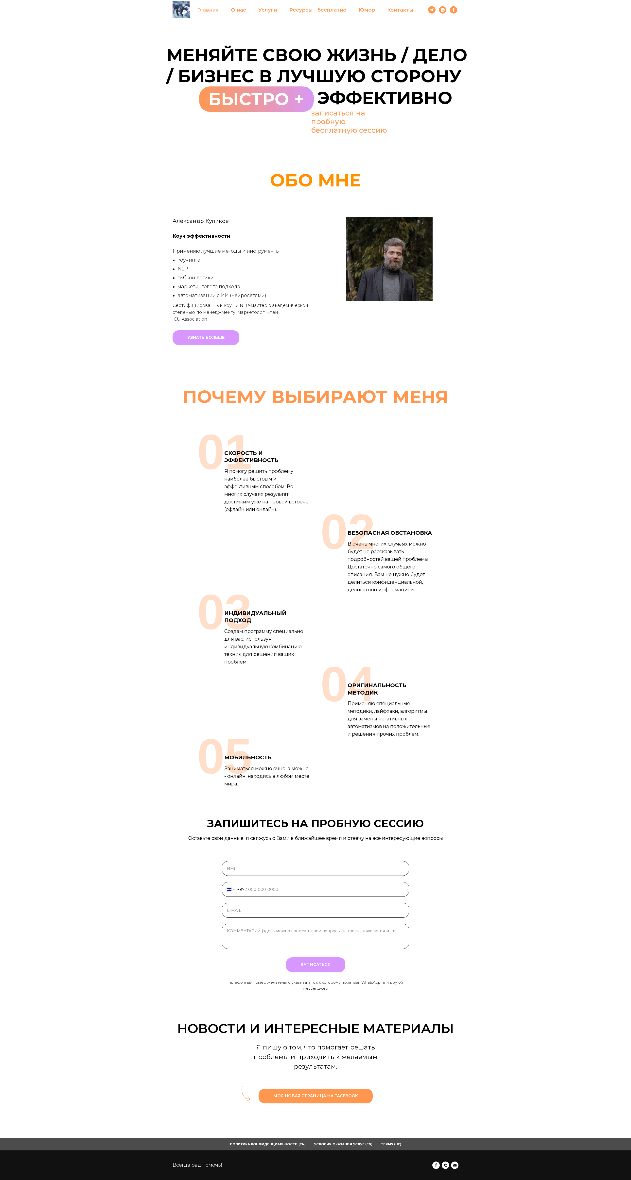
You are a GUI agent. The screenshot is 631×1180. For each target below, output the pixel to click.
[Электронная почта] (454, 1165)
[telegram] (432, 10)
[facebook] (453, 10)
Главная (208, 10)
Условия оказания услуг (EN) (343, 1144)
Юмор (367, 10)
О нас (238, 10)
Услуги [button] (267, 10)
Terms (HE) (391, 1144)
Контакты (400, 10)
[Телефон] (445, 1165)
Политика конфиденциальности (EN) (268, 1144)
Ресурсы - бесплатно (317, 10)
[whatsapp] (442, 10)
